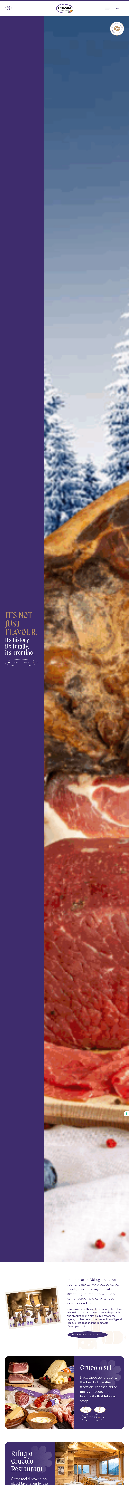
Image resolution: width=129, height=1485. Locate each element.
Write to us (90, 1417)
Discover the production (86, 1334)
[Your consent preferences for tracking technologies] (126, 1113)
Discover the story (19, 662)
